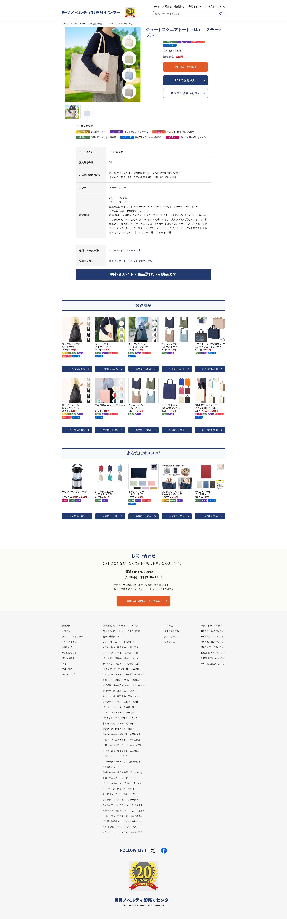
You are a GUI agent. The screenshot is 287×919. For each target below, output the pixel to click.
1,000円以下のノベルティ (213, 653)
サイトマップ (68, 674)
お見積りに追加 (185, 67)
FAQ (64, 663)
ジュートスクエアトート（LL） (126, 250)
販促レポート (170, 636)
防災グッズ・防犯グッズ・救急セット (120, 729)
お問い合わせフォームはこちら (143, 601)
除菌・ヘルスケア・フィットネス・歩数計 (122, 745)
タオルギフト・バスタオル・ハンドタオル (122, 805)
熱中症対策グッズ (111, 636)
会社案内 (179, 6)
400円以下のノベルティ (212, 642)
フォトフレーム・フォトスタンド (118, 642)
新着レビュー (170, 642)
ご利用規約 (67, 669)
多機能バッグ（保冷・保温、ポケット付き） (124, 772)
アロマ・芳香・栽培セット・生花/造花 (121, 750)
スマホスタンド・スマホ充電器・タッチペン (124, 674)
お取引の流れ (68, 647)
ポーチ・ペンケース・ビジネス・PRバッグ (123, 783)
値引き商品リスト (172, 631)
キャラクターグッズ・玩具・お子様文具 (121, 734)
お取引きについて (196, 6)
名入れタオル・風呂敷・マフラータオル (121, 799)
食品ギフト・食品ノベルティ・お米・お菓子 (124, 810)
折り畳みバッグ (110, 767)
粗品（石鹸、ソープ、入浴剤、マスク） (121, 827)
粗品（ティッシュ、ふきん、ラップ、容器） (124, 832)
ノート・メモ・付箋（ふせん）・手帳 (120, 653)
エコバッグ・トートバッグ (115, 756)
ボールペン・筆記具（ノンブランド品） (121, 663)
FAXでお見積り (185, 80)
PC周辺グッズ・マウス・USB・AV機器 (121, 669)
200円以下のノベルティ (212, 636)
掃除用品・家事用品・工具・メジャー (120, 691)
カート (156, 6)
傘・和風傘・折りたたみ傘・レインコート (122, 794)
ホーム (64, 24)
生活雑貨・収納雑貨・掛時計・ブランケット (124, 685)
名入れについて (216, 6)
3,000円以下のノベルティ (213, 658)
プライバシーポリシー (72, 636)
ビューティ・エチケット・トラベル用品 (121, 740)
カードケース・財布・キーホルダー (119, 789)
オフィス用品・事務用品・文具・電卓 (120, 647)
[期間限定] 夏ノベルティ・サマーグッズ (121, 625)
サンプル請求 (68, 658)
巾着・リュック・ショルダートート (119, 778)
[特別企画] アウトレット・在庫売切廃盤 (121, 631)
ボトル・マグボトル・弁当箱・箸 (118, 707)
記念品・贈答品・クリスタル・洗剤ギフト (122, 821)
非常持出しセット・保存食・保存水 (119, 723)
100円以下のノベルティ (212, 631)
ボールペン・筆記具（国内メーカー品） (121, 658)
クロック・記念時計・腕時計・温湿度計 (121, 680)
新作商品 (168, 625)
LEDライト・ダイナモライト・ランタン (121, 718)
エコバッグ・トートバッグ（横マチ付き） (88, 24)
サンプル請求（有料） (185, 93)
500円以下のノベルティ (212, 647)
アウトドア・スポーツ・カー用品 (118, 712)
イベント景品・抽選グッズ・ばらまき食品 (122, 816)
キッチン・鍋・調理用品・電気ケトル (120, 696)
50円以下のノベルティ (211, 625)
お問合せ (167, 6)
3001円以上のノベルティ (213, 663)
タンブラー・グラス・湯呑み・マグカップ (122, 701)
